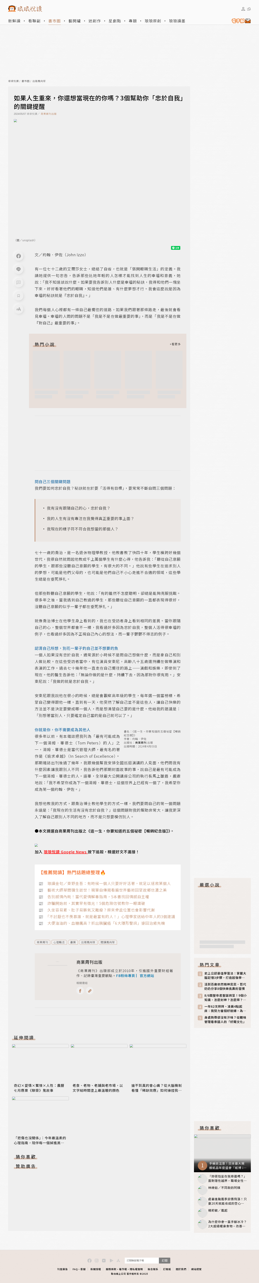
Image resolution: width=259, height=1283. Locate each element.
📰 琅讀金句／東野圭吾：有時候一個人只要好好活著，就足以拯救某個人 (104, 883)
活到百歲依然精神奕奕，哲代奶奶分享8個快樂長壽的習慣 (225, 986)
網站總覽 (196, 1269)
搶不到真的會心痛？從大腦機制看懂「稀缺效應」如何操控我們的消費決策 (156, 1090)
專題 (133, 20)
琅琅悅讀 (13, 81)
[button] (18, 282)
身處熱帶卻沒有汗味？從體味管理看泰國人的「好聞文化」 (225, 1019)
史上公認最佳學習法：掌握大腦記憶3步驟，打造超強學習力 (225, 975)
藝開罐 (74, 20)
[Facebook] (18, 256)
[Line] (18, 269)
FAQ (75, 1269)
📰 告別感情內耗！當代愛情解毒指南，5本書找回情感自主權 (93, 896)
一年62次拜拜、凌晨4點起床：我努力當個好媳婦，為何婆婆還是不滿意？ (225, 1008)
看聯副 (34, 20)
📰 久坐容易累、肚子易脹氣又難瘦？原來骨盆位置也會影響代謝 (96, 910)
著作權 (123, 1269)
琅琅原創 (153, 20)
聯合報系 (153, 1269)
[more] (175, 344)
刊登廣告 (62, 1269)
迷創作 (95, 20)
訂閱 (164, 1260)
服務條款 (111, 1269)
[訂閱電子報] (239, 21)
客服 (83, 1269)
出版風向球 (39, 81)
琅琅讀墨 (177, 20)
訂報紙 (167, 1269)
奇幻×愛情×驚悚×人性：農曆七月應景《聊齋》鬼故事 (39, 1088)
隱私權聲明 (136, 1269)
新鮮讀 (14, 20)
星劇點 (115, 20)
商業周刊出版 (49, 114)
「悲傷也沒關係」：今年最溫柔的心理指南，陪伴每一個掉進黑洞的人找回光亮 (40, 1142)
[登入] (243, 9)
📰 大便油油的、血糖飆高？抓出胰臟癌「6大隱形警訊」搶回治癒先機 (101, 923)
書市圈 (54, 20)
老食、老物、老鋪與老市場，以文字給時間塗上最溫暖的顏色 (98, 1088)
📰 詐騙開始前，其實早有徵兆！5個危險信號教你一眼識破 (91, 903)
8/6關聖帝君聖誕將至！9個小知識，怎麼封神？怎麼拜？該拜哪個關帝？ (225, 997)
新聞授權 (95, 1269)
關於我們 (181, 1269)
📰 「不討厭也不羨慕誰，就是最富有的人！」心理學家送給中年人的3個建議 (106, 916)
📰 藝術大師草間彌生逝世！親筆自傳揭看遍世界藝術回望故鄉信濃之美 (102, 890)
